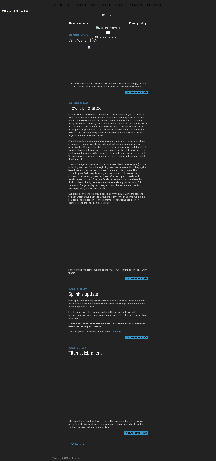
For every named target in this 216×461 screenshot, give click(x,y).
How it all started (85, 108)
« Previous (73, 443)
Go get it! (116, 331)
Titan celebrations (85, 353)
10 (83, 443)
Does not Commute (101, 4)
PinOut (69, 4)
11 (86, 443)
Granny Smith (135, 4)
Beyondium (81, 4)
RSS (26, 10)
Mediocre (57, 4)
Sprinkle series (153, 4)
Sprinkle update (83, 294)
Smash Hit (119, 4)
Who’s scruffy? (82, 40)
